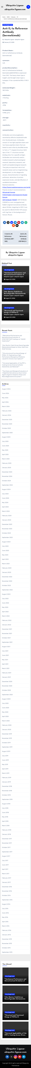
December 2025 (7, 419)
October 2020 (6, 690)
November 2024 (7, 476)
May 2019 (5, 764)
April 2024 (5, 507)
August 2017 (6, 856)
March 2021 (5, 668)
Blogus (25, 1063)
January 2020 (6, 729)
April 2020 (5, 716)
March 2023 (6, 563)
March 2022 (6, 616)
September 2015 (7, 952)
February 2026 (6, 411)
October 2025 (6, 428)
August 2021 (6, 646)
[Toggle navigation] (2, 7)
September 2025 (7, 432)
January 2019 (6, 782)
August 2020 (6, 699)
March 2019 (5, 773)
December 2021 (7, 629)
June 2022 (5, 603)
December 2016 (7, 887)
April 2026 (5, 402)
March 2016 (5, 926)
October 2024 (6, 480)
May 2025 (5, 450)
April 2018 (5, 821)
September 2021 (7, 642)
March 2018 (5, 825)
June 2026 (5, 393)
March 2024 (6, 511)
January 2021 (6, 677)
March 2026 (6, 406)
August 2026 (6, 389)
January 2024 (6, 520)
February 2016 (6, 930)
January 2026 (6, 415)
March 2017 (5, 873)
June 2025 (5, 446)
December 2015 (7, 939)
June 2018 (5, 812)
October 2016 (6, 895)
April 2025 (5, 454)
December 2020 (7, 681)
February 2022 (6, 620)
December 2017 (7, 838)
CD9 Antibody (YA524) (9, 200)
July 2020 (5, 703)
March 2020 (6, 721)
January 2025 (6, 467)
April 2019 (5, 769)
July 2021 (5, 651)
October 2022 (6, 585)
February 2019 (6, 777)
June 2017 (5, 865)
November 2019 (7, 738)
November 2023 (7, 529)
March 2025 (6, 459)
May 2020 (5, 712)
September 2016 (7, 900)
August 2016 (6, 904)
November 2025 (7, 424)
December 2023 (7, 524)
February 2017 (6, 878)
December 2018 (7, 786)
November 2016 (7, 891)
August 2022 (6, 594)
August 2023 (6, 542)
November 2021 (7, 633)
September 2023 (7, 537)
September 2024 (7, 485)
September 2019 (7, 747)
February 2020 (6, 725)
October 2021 (6, 638)
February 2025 (6, 463)
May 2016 (5, 917)
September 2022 (7, 590)
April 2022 (5, 611)
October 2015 (6, 948)
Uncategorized (7, 25)
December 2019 (7, 734)
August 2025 (6, 437)
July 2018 (5, 808)
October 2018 (6, 795)
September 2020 (7, 694)
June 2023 (5, 550)
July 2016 (5, 908)
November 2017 (7, 843)
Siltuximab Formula (8, 192)
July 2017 (5, 860)
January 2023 (6, 572)
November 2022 (7, 581)
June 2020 (5, 708)
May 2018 (5, 817)
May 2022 (5, 607)
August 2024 (6, 489)
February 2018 (6, 830)
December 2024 (7, 472)
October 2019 (6, 742)
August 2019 (6, 751)
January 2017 (6, 882)
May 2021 (5, 659)
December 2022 (7, 577)
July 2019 (5, 756)
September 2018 (7, 799)
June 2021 (5, 655)
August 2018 (6, 804)
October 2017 (6, 847)
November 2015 (7, 943)
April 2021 (5, 664)
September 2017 (7, 852)
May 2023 (5, 555)
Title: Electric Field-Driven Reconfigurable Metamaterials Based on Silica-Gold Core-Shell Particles (15, 347)
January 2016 (6, 935)
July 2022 (5, 598)
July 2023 (5, 546)
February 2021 (6, 673)
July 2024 (5, 494)
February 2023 (6, 568)
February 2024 (6, 515)
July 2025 (5, 441)
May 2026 (5, 398)
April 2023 (5, 559)
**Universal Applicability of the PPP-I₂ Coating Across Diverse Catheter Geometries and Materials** (14, 365)
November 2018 (7, 790)
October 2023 (6, 533)
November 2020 (7, 686)
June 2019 (5, 760)
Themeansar (15, 1065)
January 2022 (6, 625)
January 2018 (6, 834)
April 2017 (5, 869)
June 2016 (5, 913)
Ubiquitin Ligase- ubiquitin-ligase (14, 39)
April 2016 (5, 921)
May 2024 (5, 502)
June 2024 (5, 498)
